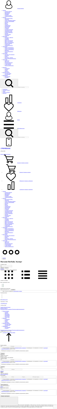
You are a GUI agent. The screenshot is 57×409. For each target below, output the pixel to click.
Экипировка (5, 46)
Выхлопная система (8, 18)
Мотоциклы (7, 13)
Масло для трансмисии (9, 42)
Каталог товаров (6, 311)
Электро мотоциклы (9, 16)
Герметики (7, 39)
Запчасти (4, 17)
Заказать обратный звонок (5, 154)
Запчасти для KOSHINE (9, 21)
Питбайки (7, 14)
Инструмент (5, 53)
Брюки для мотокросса (9, 47)
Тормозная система (8, 31)
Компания (5, 67)
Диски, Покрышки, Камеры (10, 20)
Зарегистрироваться (4, 374)
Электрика (7, 35)
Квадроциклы (7, 12)
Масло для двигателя (9, 40)
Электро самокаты (8, 11)
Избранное (19, 111)
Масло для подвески (9, 41)
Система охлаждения (9, 29)
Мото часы (7, 61)
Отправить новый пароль (5, 396)
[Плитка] (8, 278)
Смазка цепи (7, 44)
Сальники (7, 28)
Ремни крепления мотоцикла (10, 58)
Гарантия (6, 77)
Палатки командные (9, 62)
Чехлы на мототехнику (9, 65)
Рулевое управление (9, 32)
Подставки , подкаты (9, 57)
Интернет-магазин (6, 72)
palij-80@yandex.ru (3, 308)
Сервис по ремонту (6, 92)
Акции (6, 70)
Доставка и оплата (6, 90)
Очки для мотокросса (9, 51)
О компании (7, 68)
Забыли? (2, 371)
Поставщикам (7, 76)
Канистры (7, 55)
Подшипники (7, 26)
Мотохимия (5, 36)
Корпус (6, 23)
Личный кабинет (20, 8)
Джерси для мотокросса (9, 48)
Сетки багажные (8, 63)
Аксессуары (5, 59)
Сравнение (19, 102)
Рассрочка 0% (7, 74)
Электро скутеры (8, 15)
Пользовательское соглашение (6, 309)
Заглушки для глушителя (9, 54)
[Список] (25, 278)
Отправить (13, 289)
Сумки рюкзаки (8, 64)
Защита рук (7, 60)
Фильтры (2, 268)
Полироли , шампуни (9, 37)
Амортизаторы (8, 25)
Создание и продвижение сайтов (9, 332)
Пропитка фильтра (8, 43)
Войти (18, 119)
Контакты (7, 71)
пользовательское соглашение (20, 347)
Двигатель (7, 19)
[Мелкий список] (42, 278)
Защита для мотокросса (9, 49)
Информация (5, 75)
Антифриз (7, 38)
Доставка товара (8, 73)
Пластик (6, 24)
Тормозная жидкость (9, 45)
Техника (4, 10)
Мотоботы (7, 50)
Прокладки (7, 27)
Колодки (6, 22)
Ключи (6, 56)
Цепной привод (8, 34)
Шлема (6, 52)
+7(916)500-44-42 (5, 148)
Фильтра (6, 33)
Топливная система (8, 30)
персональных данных (17, 291)
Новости (6, 69)
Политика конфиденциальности (18, 309)
